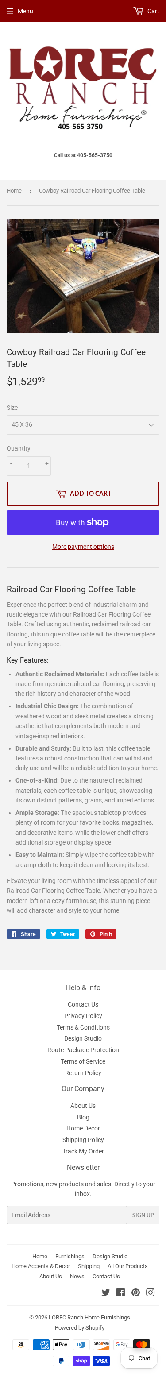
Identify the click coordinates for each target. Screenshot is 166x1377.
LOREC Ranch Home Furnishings (89, 1317)
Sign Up (143, 1215)
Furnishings (70, 1256)
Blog (83, 1117)
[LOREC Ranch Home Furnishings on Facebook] (120, 1293)
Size (12, 407)
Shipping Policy (83, 1139)
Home (14, 190)
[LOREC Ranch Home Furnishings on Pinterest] (135, 1293)
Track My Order (83, 1151)
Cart (152, 11)
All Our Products (128, 1266)
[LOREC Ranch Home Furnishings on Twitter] (105, 1293)
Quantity (19, 448)
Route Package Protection (83, 1049)
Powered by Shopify (79, 1327)
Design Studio (83, 1038)
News (77, 1276)
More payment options (83, 546)
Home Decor (83, 1128)
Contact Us (83, 1004)
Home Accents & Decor (41, 1266)
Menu (25, 11)
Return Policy (83, 1072)
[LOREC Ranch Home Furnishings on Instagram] (150, 1293)
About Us (83, 1105)
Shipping (89, 1266)
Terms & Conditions (83, 1027)
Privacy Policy (83, 1015)
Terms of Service (83, 1061)
